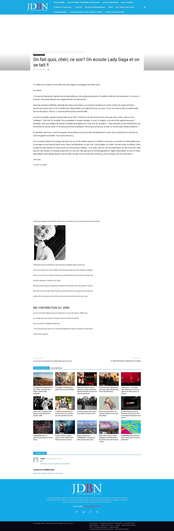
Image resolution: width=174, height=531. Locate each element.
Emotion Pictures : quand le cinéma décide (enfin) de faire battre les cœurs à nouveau (64, 437)
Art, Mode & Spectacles (45, 52)
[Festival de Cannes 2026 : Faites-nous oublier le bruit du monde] (87, 403)
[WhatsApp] (49, 77)
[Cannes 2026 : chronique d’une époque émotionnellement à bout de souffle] (43, 403)
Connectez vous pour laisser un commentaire (55, 463)
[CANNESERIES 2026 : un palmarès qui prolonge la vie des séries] (43, 427)
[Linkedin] (54, 77)
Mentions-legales (69, 523)
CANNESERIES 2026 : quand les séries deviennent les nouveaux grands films (130, 437)
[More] (58, 77)
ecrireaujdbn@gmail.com (92, 506)
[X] (40, 77)
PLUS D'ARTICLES (56, 368)
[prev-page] (34, 445)
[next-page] (37, 445)
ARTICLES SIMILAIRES (41, 368)
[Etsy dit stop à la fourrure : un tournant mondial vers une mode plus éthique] (109, 403)
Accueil (35, 52)
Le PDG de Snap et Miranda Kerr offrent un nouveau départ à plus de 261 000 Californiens (109, 389)
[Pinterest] (44, 77)
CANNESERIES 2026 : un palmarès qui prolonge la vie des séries (43, 437)
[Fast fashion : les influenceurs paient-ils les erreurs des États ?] (65, 379)
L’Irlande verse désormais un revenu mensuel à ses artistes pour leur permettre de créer (64, 413)
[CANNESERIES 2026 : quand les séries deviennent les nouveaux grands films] (131, 427)
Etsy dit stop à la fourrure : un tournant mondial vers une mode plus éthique (108, 413)
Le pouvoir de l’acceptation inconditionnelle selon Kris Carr (52, 361)
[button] (144, 7)
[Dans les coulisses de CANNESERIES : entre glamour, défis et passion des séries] (87, 427)
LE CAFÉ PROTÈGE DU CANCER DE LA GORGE (126, 361)
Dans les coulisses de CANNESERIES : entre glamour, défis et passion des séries (86, 437)
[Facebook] (35, 77)
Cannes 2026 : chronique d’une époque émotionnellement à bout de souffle (42, 413)
